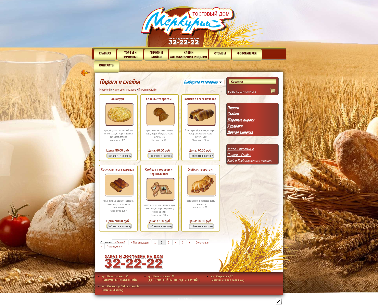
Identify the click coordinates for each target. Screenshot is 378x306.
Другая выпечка (240, 132)
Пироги (233, 107)
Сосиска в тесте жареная (117, 169)
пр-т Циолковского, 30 (119, 278)
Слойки (233, 114)
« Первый (120, 242)
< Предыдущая (140, 242)
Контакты (106, 65)
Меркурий (105, 89)
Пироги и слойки (156, 54)
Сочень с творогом (158, 99)
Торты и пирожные (130, 54)
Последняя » (114, 246)
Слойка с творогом (199, 169)
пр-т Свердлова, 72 (227, 278)
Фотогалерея (247, 53)
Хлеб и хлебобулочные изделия (188, 54)
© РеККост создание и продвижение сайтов (185, 300)
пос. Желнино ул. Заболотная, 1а (120, 288)
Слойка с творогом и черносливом (158, 171)
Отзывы (220, 53)
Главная (105, 53)
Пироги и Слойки (239, 154)
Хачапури (117, 99)
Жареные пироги (240, 120)
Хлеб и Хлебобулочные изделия (249, 160)
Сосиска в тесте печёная (199, 99)
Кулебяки (234, 126)
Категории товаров (124, 89)
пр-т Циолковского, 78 (174, 278)
